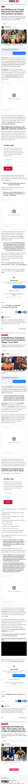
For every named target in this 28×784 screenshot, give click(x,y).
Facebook (11, 293)
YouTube (14, 295)
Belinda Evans (8, 26)
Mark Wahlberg (4, 69)
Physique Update (14, 307)
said (15, 195)
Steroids (2, 696)
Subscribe (8, 168)
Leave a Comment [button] (22, 328)
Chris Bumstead (11, 406)
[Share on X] (12, 782)
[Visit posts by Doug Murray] (2, 706)
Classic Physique (20, 694)
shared (11, 565)
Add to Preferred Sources (19, 53)
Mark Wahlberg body (16, 305)
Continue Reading (14, 769)
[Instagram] (26, 317)
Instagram (16, 293)
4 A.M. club (20, 117)
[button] (2, 1)
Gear (24, 694)
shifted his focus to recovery (14, 122)
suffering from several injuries (8, 123)
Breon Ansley (10, 386)
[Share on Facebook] (10, 782)
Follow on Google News (14, 290)
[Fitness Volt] (14, 1)
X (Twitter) (20, 293)
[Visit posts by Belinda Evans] (2, 317)
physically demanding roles (12, 75)
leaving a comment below (18, 661)
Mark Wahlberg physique (6, 307)
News (3, 6)
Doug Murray (8, 353)
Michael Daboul (4, 417)
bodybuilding (8, 694)
